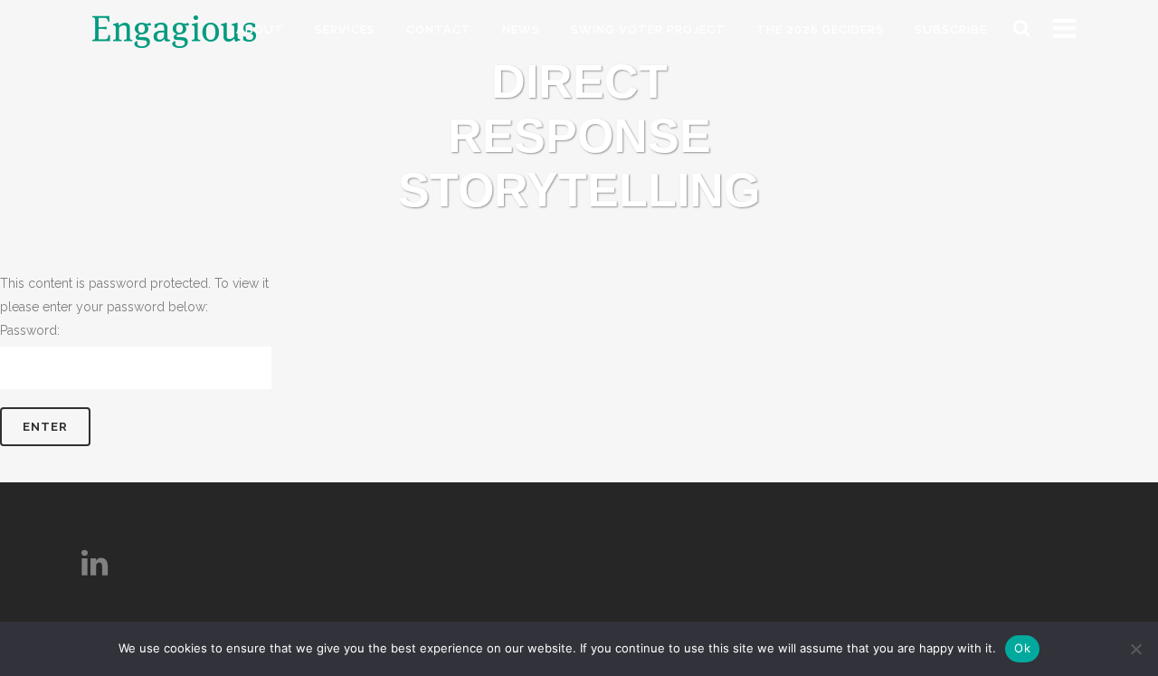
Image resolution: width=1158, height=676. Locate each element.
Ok (1022, 648)
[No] (1135, 649)
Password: (30, 330)
